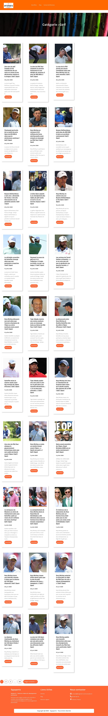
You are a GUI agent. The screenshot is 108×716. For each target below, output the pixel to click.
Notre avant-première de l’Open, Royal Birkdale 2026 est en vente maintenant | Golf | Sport (63, 448)
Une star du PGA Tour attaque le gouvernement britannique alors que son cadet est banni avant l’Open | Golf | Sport (11, 450)
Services (42, 693)
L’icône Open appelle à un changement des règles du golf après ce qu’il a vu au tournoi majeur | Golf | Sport (37, 198)
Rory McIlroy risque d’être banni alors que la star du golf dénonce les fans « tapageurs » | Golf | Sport (37, 580)
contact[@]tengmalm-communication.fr (82, 693)
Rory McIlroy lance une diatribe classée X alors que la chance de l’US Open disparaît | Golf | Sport (11, 579)
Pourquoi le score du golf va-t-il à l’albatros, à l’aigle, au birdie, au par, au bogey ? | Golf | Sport (37, 261)
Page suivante (30, 682)
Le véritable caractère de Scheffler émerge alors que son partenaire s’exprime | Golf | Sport (11, 261)
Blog (41, 696)
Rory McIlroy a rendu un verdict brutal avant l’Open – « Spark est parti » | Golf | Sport (37, 448)
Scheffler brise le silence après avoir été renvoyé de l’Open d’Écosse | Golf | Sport (11, 383)
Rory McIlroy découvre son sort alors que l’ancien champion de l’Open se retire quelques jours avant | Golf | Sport (11, 324)
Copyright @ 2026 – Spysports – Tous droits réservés (54, 711)
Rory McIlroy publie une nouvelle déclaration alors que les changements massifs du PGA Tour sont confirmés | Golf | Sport (63, 643)
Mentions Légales (44, 699)
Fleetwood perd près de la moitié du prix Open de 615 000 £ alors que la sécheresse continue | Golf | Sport (11, 135)
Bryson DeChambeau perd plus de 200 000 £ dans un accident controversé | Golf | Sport (63, 134)
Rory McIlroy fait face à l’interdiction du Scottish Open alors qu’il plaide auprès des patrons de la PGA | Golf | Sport (63, 385)
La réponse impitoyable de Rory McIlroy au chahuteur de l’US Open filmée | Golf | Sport (11, 641)
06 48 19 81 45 (75, 696)
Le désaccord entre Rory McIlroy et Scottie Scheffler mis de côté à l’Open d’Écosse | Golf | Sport (63, 323)
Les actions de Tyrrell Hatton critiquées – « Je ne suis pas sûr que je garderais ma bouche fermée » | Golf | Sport (63, 262)
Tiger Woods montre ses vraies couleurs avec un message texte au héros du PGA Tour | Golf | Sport (37, 323)
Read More (8, 97)
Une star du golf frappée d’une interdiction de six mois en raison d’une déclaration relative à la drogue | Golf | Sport (11, 71)
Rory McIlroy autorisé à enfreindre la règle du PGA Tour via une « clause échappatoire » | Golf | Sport (63, 579)
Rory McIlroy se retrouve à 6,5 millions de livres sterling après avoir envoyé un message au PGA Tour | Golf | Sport (37, 136)
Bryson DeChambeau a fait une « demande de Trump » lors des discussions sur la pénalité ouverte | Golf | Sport (11, 198)
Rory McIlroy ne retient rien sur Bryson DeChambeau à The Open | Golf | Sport (63, 197)
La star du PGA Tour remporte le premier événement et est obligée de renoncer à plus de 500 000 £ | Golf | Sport (37, 71)
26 (20, 682)
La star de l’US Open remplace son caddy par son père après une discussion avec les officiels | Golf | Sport (37, 642)
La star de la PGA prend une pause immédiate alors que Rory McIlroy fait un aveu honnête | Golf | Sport (63, 71)
